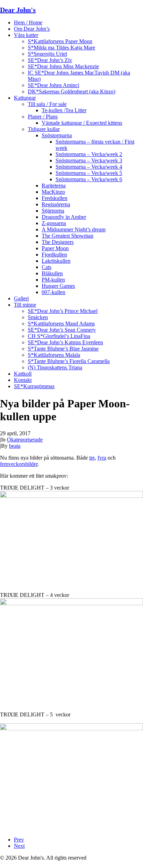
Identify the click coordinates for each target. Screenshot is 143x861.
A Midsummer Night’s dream (74, 229)
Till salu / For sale (47, 104)
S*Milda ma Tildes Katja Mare (61, 48)
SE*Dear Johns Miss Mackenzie (63, 66)
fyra (102, 458)
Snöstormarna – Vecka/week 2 (89, 154)
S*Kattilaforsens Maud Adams (61, 323)
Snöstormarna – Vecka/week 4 (89, 167)
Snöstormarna (57, 135)
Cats (46, 267)
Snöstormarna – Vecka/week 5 (89, 173)
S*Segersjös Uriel (47, 54)
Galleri (21, 298)
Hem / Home (28, 22)
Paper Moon (55, 248)
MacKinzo (53, 192)
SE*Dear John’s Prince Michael (63, 311)
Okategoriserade (25, 440)
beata (14, 446)
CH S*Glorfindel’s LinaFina (59, 336)
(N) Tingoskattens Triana (55, 367)
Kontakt (23, 380)
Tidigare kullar (44, 129)
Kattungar (25, 98)
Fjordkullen (54, 254)
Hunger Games (58, 286)
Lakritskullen (56, 261)
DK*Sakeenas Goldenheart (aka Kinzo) (71, 91)
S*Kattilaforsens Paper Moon (60, 41)
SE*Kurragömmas (34, 386)
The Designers (58, 242)
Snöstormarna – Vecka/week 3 (89, 160)
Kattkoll (23, 374)
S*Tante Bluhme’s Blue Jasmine (63, 349)
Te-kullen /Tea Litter (64, 110)
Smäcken (38, 317)
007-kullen (53, 292)
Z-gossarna (54, 223)
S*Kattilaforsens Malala (54, 355)
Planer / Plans (43, 117)
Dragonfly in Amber (64, 217)
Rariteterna (54, 186)
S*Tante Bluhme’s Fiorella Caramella (69, 361)
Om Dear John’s (32, 29)
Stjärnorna (53, 211)
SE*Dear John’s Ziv (50, 60)
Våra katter (26, 35)
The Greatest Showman (67, 236)
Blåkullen (52, 273)
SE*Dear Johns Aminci (53, 85)
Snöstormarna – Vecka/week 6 (89, 179)
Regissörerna (56, 204)
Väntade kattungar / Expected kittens (82, 123)
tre (92, 458)
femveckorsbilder (18, 464)
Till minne (25, 305)
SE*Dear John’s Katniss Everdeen (65, 342)
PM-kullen (53, 280)
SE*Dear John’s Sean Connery (62, 330)
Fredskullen (54, 198)
